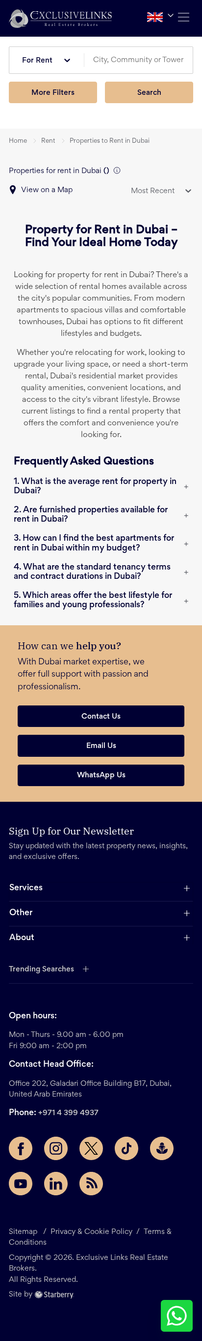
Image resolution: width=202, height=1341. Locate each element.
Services (26, 888)
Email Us (101, 746)
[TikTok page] (126, 1148)
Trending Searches (41, 969)
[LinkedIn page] (56, 1183)
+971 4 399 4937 (68, 1113)
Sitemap (23, 1232)
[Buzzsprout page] (162, 1148)
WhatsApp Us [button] (101, 775)
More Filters (53, 92)
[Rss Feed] (91, 1183)
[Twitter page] (91, 1148)
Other (20, 913)
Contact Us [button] (101, 716)
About (21, 938)
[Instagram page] (56, 1148)
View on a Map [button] (47, 190)
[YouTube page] (20, 1183)
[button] (60, 18)
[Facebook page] (20, 1148)
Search (149, 92)
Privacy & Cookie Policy (91, 1232)
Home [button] (18, 141)
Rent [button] (48, 141)
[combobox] (142, 60)
